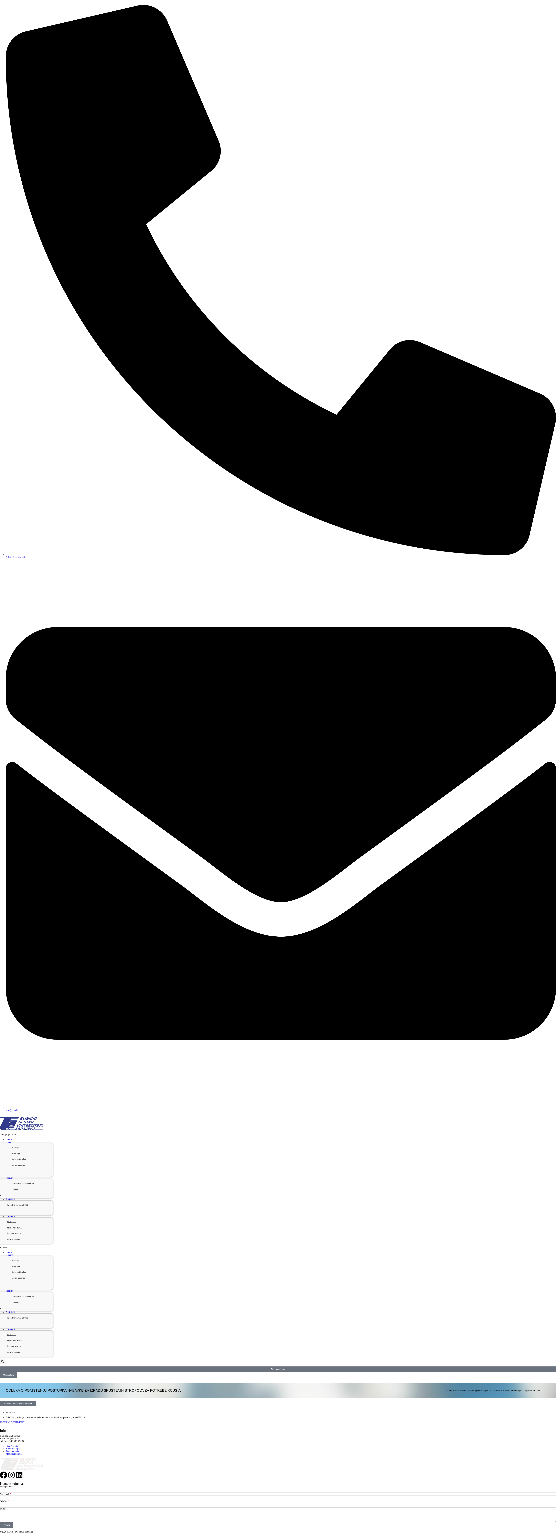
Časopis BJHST (14, 1234)
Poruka (3, 1508)
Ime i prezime (6, 1486)
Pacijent (9, 1178)
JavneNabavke (460, 1390)
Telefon (4, 1501)
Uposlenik (10, 1216)
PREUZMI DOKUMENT (12, 1422)
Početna (449, 1390)
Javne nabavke (18, 1165)
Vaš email (4, 1494)
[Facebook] (3, 1475)
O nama (9, 1142)
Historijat (16, 1153)
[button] (278, 1134)
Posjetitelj (10, 1199)
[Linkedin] (19, 1475)
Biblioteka (11, 1222)
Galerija (15, 1148)
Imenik (16, 1189)
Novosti (9, 1139)
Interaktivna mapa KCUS (23, 1183)
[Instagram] (11, 1475)
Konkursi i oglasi (19, 1159)
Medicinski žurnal (14, 1228)
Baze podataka (13, 1239)
